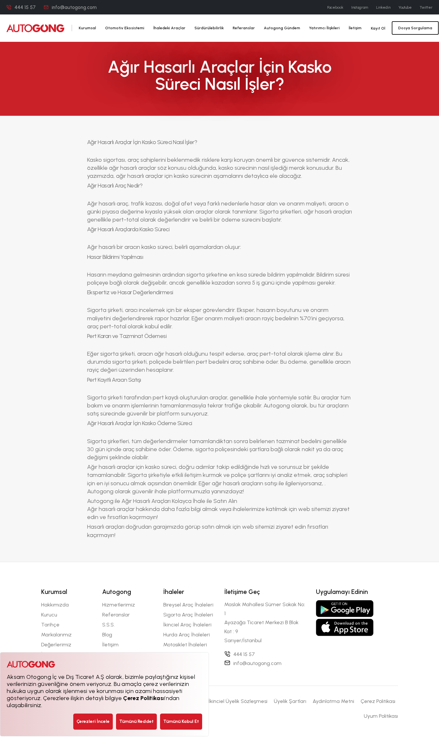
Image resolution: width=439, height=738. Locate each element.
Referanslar (244, 28)
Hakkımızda (55, 605)
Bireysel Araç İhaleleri (188, 605)
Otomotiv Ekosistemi (124, 28)
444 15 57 (25, 7)
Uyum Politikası (381, 716)
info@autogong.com (74, 7)
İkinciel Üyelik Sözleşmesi (238, 701)
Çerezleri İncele (93, 721)
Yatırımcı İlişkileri (324, 28)
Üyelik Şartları (290, 701)
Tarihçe (50, 625)
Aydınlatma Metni (333, 701)
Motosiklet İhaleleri (185, 645)
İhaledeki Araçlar (169, 28)
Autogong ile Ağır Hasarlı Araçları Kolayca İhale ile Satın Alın (162, 501)
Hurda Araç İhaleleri (186, 635)
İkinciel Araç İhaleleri (187, 625)
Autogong (277, 405)
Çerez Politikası (378, 701)
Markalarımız (56, 635)
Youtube (405, 7)
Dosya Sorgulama (415, 28)
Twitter (426, 7)
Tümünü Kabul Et (181, 721)
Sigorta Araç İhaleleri (188, 615)
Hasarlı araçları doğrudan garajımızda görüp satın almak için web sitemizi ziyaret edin (197, 526)
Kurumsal (87, 28)
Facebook (335, 7)
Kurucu (49, 615)
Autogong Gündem (282, 28)
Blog (107, 635)
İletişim (355, 28)
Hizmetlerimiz (118, 605)
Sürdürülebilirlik (209, 28)
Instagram (359, 7)
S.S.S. (108, 625)
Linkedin (383, 7)
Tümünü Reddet (136, 721)
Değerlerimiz (56, 645)
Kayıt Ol (378, 28)
